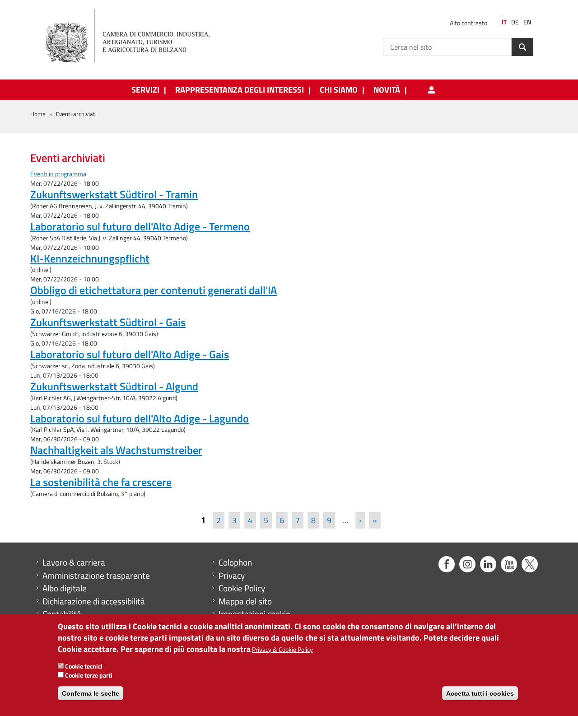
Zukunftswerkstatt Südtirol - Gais (108, 322)
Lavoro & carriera (73, 562)
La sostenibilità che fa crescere (101, 482)
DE (515, 22)
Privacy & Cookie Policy (282, 650)
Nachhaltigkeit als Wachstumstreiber (116, 450)
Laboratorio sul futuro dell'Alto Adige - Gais (129, 354)
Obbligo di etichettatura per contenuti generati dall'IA (153, 290)
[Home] (135, 36)
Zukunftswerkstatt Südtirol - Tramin (114, 194)
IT (504, 22)
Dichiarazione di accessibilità (93, 601)
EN (527, 22)
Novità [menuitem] (386, 90)
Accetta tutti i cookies (480, 693)
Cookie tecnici (84, 666)
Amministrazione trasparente (96, 575)
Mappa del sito (245, 601)
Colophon (235, 562)
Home (38, 113)
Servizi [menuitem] (145, 90)
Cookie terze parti (88, 675)
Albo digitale (64, 588)
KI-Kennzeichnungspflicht (89, 258)
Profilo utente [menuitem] (431, 90)
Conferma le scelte (90, 693)
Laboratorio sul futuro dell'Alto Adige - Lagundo (139, 418)
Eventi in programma (58, 173)
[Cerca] (522, 47)
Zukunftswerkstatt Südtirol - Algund (114, 386)
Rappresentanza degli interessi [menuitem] (239, 90)
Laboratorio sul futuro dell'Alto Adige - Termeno (140, 226)
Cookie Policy (242, 588)
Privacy (232, 575)
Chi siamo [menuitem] (339, 90)
